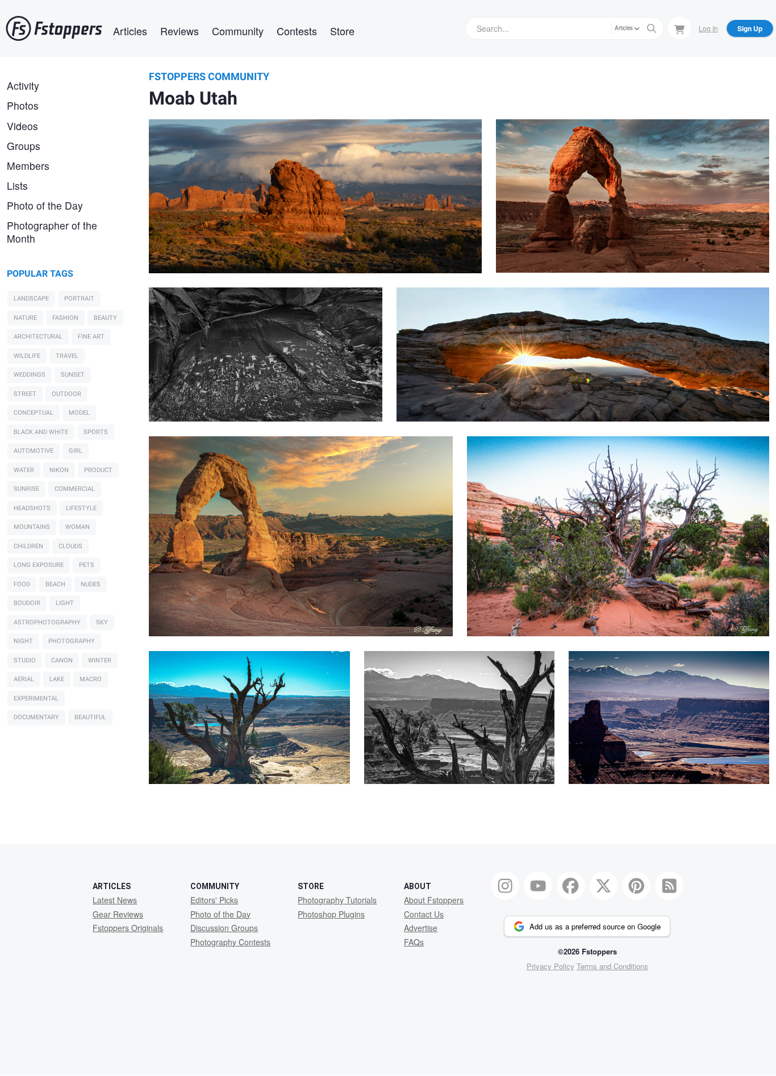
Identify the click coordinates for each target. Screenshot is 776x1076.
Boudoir (27, 603)
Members (28, 166)
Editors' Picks (214, 900)
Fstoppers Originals (128, 927)
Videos (22, 126)
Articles (130, 30)
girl (75, 451)
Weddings (29, 374)
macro (91, 679)
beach (55, 584)
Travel (67, 356)
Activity (23, 85)
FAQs (414, 942)
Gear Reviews (118, 914)
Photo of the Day (45, 205)
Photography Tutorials (337, 900)
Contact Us (424, 914)
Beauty (105, 318)
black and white (41, 432)
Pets (86, 565)
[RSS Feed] (669, 885)
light (65, 603)
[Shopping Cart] (679, 27)
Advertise (420, 927)
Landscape (31, 298)
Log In (708, 28)
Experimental (36, 698)
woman (77, 527)
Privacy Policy (550, 966)
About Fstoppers (434, 900)
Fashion (65, 318)
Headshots (32, 508)
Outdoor (66, 394)
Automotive (33, 451)
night (23, 641)
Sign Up (749, 28)
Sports (96, 432)
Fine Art (91, 336)
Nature (25, 318)
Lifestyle (81, 508)
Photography (71, 641)
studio (25, 660)
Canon (62, 660)
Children (28, 546)
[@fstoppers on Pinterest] (636, 885)
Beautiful (90, 717)
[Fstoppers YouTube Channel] (538, 885)
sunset (73, 374)
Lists (17, 185)
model (79, 413)
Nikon (59, 470)
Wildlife (27, 356)
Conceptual (33, 413)
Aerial (24, 679)
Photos (23, 105)
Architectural (38, 336)
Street (25, 394)
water (24, 470)
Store (342, 30)
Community (238, 30)
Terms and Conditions (612, 966)
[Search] (652, 28)
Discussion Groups (224, 927)
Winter (99, 660)
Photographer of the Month (52, 231)
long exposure (39, 565)
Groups (23, 146)
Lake (56, 679)
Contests (297, 30)
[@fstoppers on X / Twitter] (604, 885)
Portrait (79, 298)
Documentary (36, 717)
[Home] (54, 28)
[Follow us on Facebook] (571, 885)
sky (102, 622)
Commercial (75, 489)
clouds (70, 546)
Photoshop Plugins (331, 914)
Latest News (115, 900)
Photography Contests (230, 942)
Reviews (179, 30)
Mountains (32, 527)
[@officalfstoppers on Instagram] (505, 885)
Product (98, 470)
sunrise (26, 489)
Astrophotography (47, 622)
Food (22, 584)
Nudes (91, 584)
